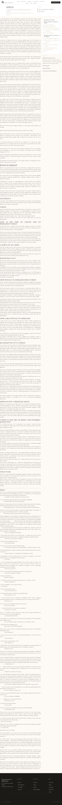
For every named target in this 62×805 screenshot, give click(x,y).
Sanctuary (35, 787)
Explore (29, 1)
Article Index (51, 787)
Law (45, 51)
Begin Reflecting (56, 2)
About (35, 3)
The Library (35, 782)
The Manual (20, 789)
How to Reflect (20, 787)
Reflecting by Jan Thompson (50, 26)
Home (18, 1)
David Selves (9, 9)
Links (31, 3)
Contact (50, 792)
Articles (27, 3)
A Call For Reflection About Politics (52, 28)
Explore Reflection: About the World (13, 13)
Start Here (23, 1)
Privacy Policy (55, 801)
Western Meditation (36, 789)
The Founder (51, 782)
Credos (41, 1)
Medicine (47, 43)
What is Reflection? (21, 784)
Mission (50, 784)
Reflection (35, 1)
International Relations (49, 33)
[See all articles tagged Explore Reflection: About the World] (47, 23)
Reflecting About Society (25, 9)
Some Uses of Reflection (50, 25)
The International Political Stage (51, 48)
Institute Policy (51, 789)
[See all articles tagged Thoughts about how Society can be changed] (49, 36)
